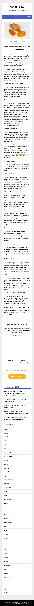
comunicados (17, 44)
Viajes (5, 589)
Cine (5, 448)
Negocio (6, 534)
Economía (6, 468)
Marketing (6, 515)
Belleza (6, 441)
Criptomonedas (8, 456)
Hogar (5, 491)
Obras (5, 538)
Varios (5, 585)
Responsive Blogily (12, 603)
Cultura (6, 460)
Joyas (5, 507)
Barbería (6, 437)
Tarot (5, 569)
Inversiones (7, 503)
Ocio (5, 542)
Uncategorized (8, 581)
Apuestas (6, 433)
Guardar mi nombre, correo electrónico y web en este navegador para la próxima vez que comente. (18, 371)
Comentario (17, 336)
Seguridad (6, 557)
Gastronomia (7, 487)
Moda (5, 526)
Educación (7, 472)
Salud (5, 554)
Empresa (6, 476)
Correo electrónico (24, 361)
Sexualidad (7, 565)
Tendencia (6, 577)
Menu (29, 16)
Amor (5, 429)
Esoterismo (7, 483)
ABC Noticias (17, 7)
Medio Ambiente (8, 522)
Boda (5, 445)
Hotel (5, 495)
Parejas (6, 546)
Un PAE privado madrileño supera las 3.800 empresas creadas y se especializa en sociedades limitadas (16, 393)
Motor (5, 530)
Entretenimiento (8, 480)
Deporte (6, 464)
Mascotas (6, 519)
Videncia (6, 592)
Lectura (6, 511)
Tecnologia (7, 573)
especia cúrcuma (21, 154)
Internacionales (8, 499)
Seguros (6, 561)
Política (6, 550)
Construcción (7, 452)
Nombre (10, 360)
